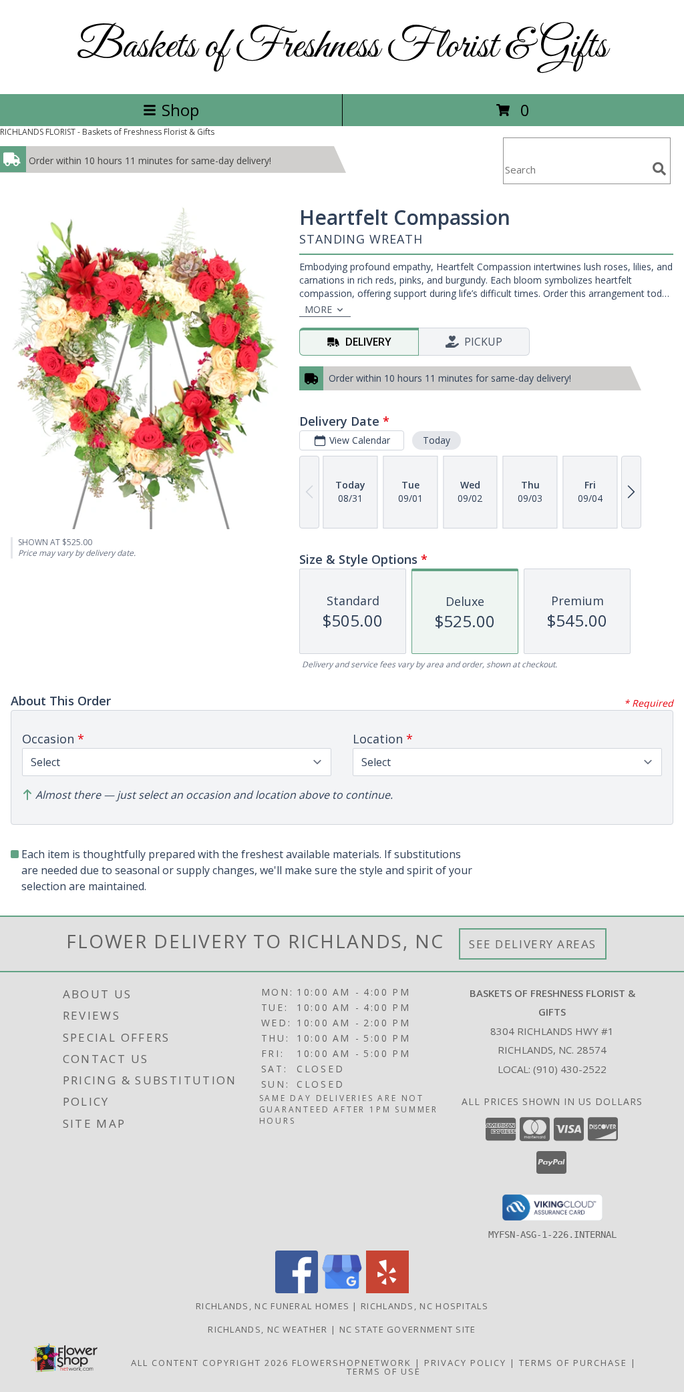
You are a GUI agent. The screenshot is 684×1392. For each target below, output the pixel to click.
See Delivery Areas (532, 944)
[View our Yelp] (387, 1289)
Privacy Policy (465, 1363)
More (318, 309)
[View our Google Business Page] (342, 1289)
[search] (659, 168)
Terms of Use (384, 1371)
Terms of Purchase (573, 1363)
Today (436, 440)
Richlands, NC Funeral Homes (272, 1306)
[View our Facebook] (296, 1289)
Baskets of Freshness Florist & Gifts (342, 47)
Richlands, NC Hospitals (424, 1306)
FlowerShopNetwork (351, 1363)
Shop (180, 110)
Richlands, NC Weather (267, 1329)
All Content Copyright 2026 (210, 1363)
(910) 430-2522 (570, 1069)
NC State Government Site (407, 1329)
